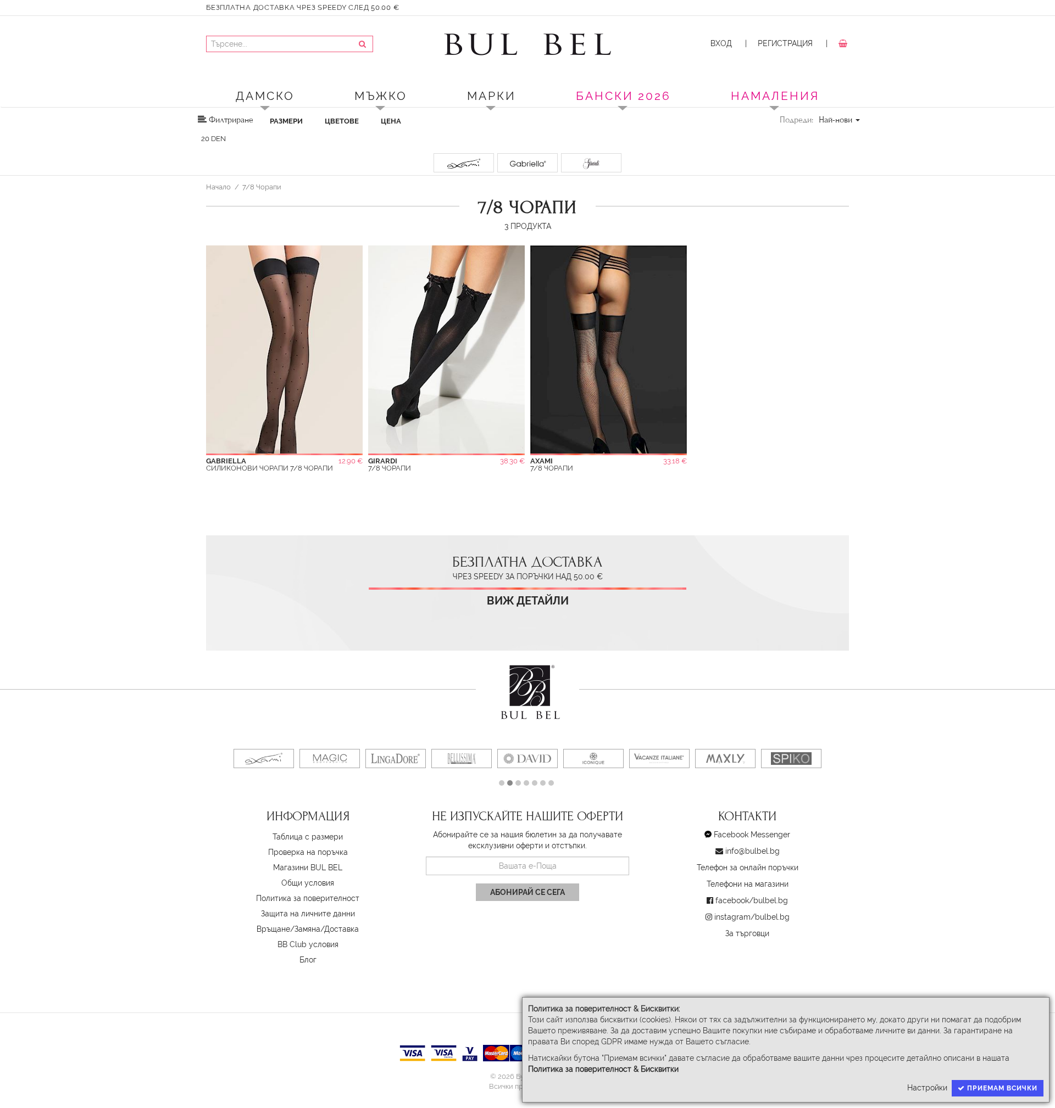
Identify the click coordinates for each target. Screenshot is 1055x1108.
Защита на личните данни (308, 913)
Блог (307, 959)
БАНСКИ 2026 (623, 96)
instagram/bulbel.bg (752, 917)
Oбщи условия (307, 882)
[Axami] (264, 758)
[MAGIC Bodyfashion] (329, 758)
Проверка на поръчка (308, 852)
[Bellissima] (461, 758)
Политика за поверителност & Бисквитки (603, 1069)
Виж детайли (528, 601)
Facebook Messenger (752, 834)
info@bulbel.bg (752, 851)
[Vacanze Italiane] (659, 758)
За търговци (747, 933)
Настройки (927, 1087)
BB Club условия (307, 944)
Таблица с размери (308, 836)
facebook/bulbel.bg (751, 900)
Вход (721, 43)
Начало (218, 186)
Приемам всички (1001, 1088)
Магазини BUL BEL (307, 867)
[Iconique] (593, 758)
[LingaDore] (395, 758)
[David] (527, 758)
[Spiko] (791, 758)
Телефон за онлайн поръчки (747, 867)
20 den (213, 139)
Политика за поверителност (307, 898)
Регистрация (785, 43)
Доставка (341, 929)
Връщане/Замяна (288, 929)
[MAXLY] (725, 758)
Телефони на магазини (748, 884)
